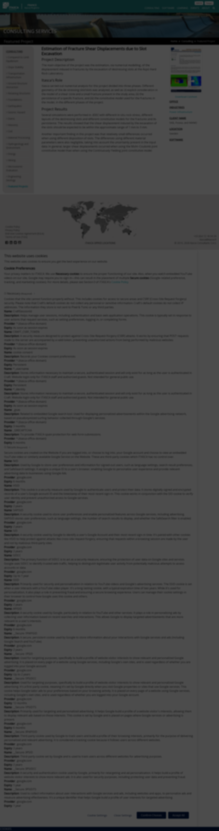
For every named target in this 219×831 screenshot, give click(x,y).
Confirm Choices (151, 815)
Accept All (178, 815)
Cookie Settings (97, 815)
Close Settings (123, 815)
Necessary (19, 293)
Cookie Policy (119, 282)
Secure (17, 447)
